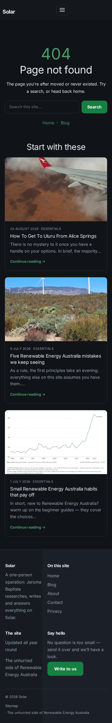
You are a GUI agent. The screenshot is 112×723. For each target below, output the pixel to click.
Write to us (65, 668)
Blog (65, 122)
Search (94, 106)
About (53, 593)
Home (48, 122)
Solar (9, 12)
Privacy (54, 611)
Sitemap (11, 706)
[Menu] (62, 10)
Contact (55, 602)
